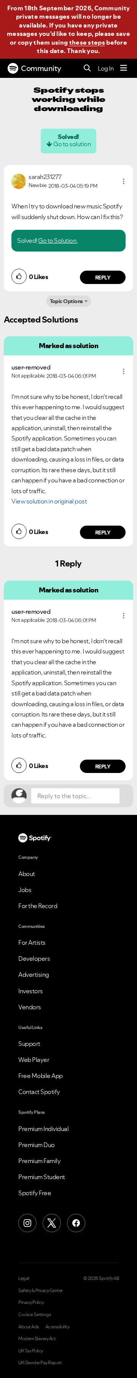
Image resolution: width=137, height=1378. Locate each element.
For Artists (32, 942)
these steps (87, 42)
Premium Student (41, 1177)
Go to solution (72, 144)
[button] (123, 181)
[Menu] (123, 68)
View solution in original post (49, 501)
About (26, 874)
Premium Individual (43, 1129)
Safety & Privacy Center (40, 1291)
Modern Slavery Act (37, 1339)
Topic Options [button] (66, 301)
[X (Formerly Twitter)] (52, 1223)
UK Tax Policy (30, 1351)
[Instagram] (27, 1223)
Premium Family (39, 1161)
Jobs (24, 890)
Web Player (33, 1059)
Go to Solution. (58, 240)
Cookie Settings (34, 1315)
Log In (105, 68)
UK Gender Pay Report (40, 1363)
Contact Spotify (39, 1092)
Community (41, 68)
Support (29, 1043)
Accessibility (57, 1327)
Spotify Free (34, 1193)
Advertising (33, 974)
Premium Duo (36, 1145)
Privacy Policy (30, 1302)
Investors (30, 991)
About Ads (28, 1327)
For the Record (37, 906)
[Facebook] (76, 1223)
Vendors (29, 1007)
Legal (23, 1278)
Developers (34, 958)
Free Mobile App (40, 1075)
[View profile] (18, 180)
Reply (103, 277)
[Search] (87, 68)
